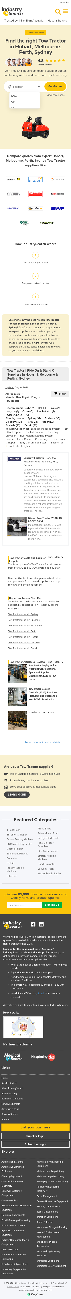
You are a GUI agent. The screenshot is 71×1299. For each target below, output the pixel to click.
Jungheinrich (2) (46, 411)
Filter (62, 394)
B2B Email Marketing (12, 1098)
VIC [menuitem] (13, 102)
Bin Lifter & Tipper (17, 834)
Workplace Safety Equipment (51, 1266)
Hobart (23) (48, 421)
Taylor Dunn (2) (13, 414)
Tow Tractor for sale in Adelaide (24, 642)
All (27, 414)
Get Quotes (55, 86)
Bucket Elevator (35, 432)
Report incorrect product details (42, 742)
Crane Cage (41, 439)
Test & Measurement (47, 1211)
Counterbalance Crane (18, 439)
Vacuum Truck (46, 868)
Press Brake (44, 828)
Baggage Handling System (45, 428)
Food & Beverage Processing (15, 1220)
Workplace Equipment (48, 1260)
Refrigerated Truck (48, 838)
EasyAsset (38, 993)
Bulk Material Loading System (36, 435)
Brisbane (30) (52, 418)
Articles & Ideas (9, 1083)
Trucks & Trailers (45, 1222)
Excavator (12, 858)
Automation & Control (12, 1161)
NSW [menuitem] (14, 96)
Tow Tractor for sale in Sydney (23, 614)
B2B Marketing (9, 1093)
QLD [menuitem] (13, 108)
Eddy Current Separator (32, 442)
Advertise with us (10, 1109)
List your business (35, 1127)
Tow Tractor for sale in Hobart (23, 637)
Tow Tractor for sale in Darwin (23, 648)
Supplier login (35, 1136)
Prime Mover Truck (48, 833)
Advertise (64, 2)
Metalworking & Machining (50, 1176)
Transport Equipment (47, 1216)
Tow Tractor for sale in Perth (22, 631)
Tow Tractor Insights (18, 446)
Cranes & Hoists (9, 1200)
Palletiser (12, 876)
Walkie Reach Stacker (50, 873)
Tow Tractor (12, 400)
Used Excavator (46, 864)
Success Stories (9, 1114)
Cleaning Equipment (11, 1176)
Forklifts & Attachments (13, 1225)
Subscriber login (35, 1144)
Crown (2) (27, 411)
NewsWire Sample (10, 1104)
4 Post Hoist (13, 829)
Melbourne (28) (13, 421)
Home (4, 1078)
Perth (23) (32, 421)
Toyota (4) (54, 408)
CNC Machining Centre (19, 844)
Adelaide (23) (12, 425)
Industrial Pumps (9, 1249)
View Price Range (56, 95)
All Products (12, 393)
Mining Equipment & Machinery (52, 1181)
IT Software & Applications (14, 1264)
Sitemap (5, 1119)
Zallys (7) (29, 408)
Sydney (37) (34, 418)
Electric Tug (57, 442)
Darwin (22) (30, 425)
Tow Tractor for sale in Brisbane (24, 620)
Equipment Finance (17, 853)
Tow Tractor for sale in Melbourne (25, 625)
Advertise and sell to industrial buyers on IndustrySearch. (35, 1005)
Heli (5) (42, 408)
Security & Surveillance (48, 1206)
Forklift (10, 863)
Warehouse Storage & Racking (52, 1227)
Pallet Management (47, 1196)
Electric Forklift (15, 848)
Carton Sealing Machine (20, 839)
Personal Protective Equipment (52, 1201)
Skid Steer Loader (48, 851)
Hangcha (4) (12, 411)
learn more (17, 794)
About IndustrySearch (12, 1088)
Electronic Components (13, 1215)
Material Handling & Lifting (21, 397)
